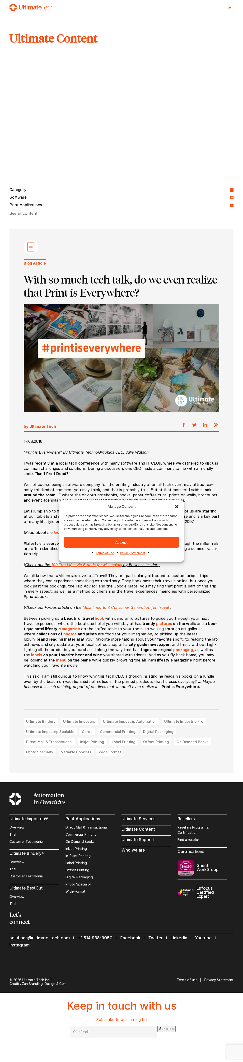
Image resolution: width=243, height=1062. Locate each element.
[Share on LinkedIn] (205, 425)
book (99, 618)
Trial (12, 834)
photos (70, 634)
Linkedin (179, 937)
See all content (23, 213)
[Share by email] (215, 425)
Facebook (130, 937)
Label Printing (76, 863)
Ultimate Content (138, 829)
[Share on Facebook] (183, 425)
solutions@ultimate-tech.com (39, 937)
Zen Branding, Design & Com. (44, 984)
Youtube (203, 937)
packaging (183, 649)
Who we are (133, 850)
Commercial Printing (81, 834)
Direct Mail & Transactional (86, 827)
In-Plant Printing (78, 856)
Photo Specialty (78, 884)
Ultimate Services (138, 818)
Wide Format (75, 891)
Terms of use (105, 553)
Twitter (155, 937)
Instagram (19, 944)
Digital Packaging (79, 877)
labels (36, 654)
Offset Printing (77, 870)
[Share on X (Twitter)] (194, 425)
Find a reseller (188, 840)
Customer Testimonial (26, 841)
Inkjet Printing (76, 849)
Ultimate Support (138, 839)
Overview (16, 827)
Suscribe (166, 1029)
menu (61, 660)
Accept (121, 542)
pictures (164, 623)
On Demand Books (79, 841)
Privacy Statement (132, 553)
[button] (176, 506)
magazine (71, 628)
